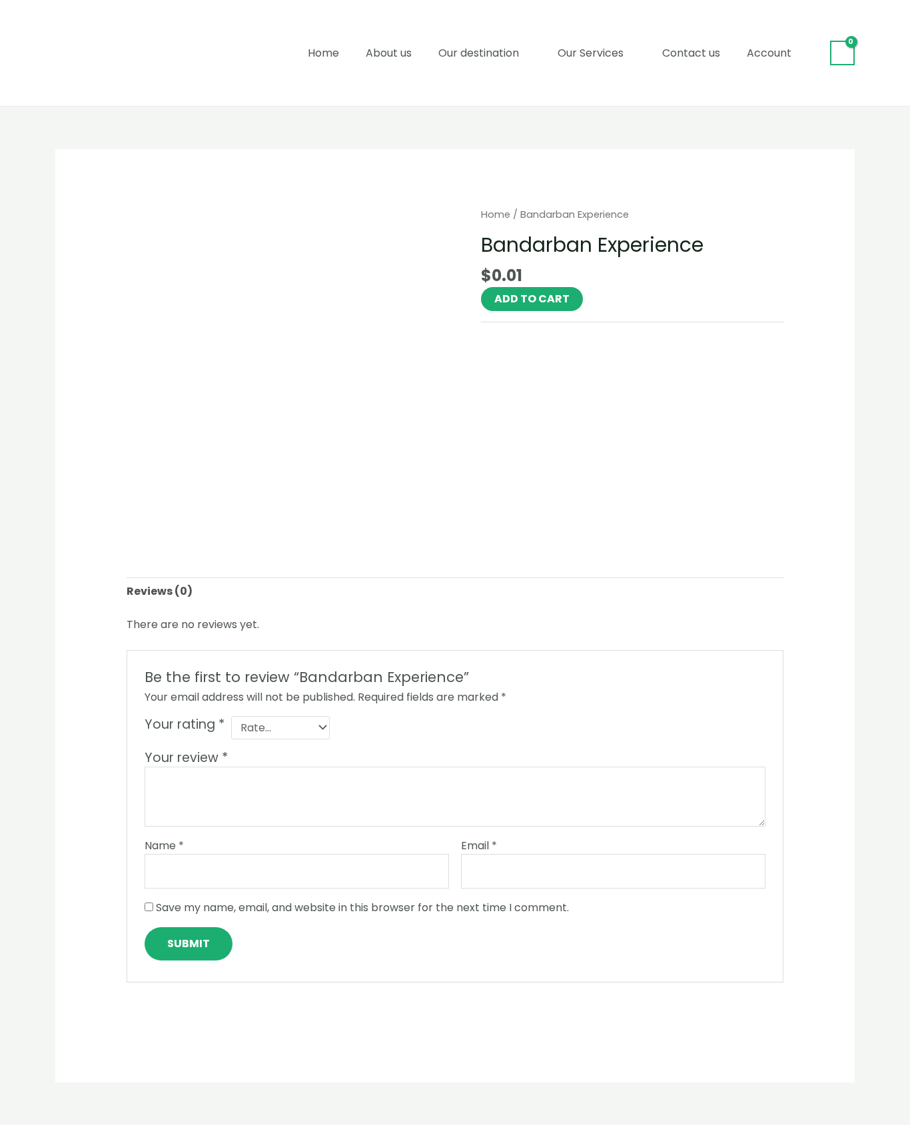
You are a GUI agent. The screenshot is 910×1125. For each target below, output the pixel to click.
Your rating (185, 724)
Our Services (591, 53)
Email (479, 845)
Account (769, 53)
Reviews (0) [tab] (160, 591)
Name (164, 845)
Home (323, 53)
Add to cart (532, 298)
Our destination (478, 53)
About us (389, 53)
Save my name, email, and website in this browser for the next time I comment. (362, 907)
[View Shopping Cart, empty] (842, 53)
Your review (186, 758)
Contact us (691, 53)
